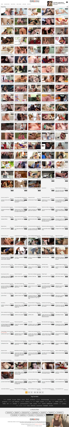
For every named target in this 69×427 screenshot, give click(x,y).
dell (8, 403)
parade (20, 405)
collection (22, 401)
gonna (61, 401)
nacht (44, 403)
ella (50, 401)
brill (31, 401)
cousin (9, 399)
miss (28, 405)
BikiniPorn (17, 412)
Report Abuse (45, 424)
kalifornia (49, 403)
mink (53, 401)
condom (55, 403)
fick (34, 401)
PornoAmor (31, 415)
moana (15, 403)
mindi (56, 401)
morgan (14, 399)
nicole (51, 405)
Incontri (29, 4)
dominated (39, 405)
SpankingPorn (35, 412)
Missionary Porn (25, 412)
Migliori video (7, 4)
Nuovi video (13, 4)
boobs (5, 399)
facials (42, 401)
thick (27, 399)
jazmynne (38, 399)
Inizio (2, 4)
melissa (27, 401)
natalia (35, 403)
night (37, 401)
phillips (64, 403)
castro (65, 401)
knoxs (46, 401)
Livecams (24, 4)
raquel (24, 405)
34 (34, 392)
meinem (39, 403)
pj (13, 401)
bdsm (19, 399)
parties (10, 401)
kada (4, 403)
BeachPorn (43, 412)
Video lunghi (18, 4)
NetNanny (36, 424)
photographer (53, 399)
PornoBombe (14, 415)
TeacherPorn (9, 412)
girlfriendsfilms (24, 403)
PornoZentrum (39, 415)
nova (23, 399)
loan (31, 403)
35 (37, 392)
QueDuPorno (23, 415)
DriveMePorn (60, 412)
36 (40, 392)
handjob (45, 405)
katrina (33, 405)
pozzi (11, 403)
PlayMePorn (51, 412)
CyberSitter (41, 424)
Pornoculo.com (32, 425)
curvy (60, 403)
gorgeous (4, 401)
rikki (64, 399)
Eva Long (57, 93)
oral (18, 403)
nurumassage (45, 399)
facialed (59, 399)
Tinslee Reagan (4, 332)
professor (32, 399)
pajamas (17, 401)
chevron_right (42, 392)
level (17, 405)
